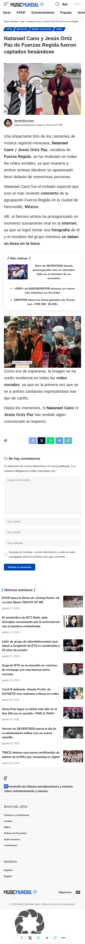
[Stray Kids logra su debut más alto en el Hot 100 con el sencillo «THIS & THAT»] (73, 713)
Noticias (22, 29)
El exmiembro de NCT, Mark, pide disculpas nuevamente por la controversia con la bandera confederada (31, 622)
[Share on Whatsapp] (38, 938)
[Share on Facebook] (22, 938)
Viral (59, 29)
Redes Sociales (42, 29)
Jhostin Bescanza (24, 120)
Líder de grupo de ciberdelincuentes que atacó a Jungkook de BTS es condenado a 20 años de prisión (31, 646)
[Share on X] (30, 938)
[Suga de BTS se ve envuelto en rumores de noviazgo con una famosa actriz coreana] (73, 669)
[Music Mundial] (27, 4)
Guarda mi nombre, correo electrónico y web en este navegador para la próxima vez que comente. (42, 554)
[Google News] (78, 892)
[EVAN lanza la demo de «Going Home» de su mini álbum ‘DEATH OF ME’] (73, 602)
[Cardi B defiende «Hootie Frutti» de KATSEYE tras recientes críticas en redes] (73, 693)
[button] (7, 4)
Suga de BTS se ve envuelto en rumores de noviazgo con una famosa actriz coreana (29, 670)
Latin (9, 29)
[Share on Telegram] (46, 938)
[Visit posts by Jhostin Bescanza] (8, 123)
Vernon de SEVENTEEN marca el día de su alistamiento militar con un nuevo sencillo (29, 733)
